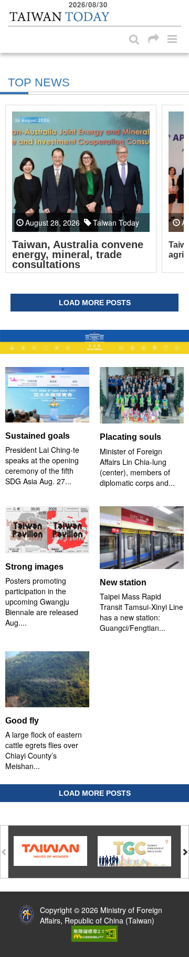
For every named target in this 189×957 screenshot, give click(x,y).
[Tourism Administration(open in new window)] (50, 849)
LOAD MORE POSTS (95, 302)
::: (11, 5)
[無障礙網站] (94, 932)
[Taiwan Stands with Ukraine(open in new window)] (94, 341)
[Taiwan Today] (59, 17)
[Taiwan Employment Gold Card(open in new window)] (134, 850)
